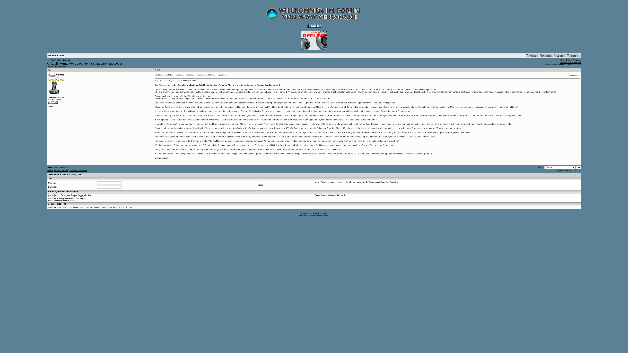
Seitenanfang (574, 75)
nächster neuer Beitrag (553, 64)
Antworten (577, 60)
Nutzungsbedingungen (78, 171)
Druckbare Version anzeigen (570, 63)
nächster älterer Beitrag (572, 64)
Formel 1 (67, 60)
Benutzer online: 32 (57, 204)
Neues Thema (565, 60)
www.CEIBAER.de (61, 171)
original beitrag (161, 158)
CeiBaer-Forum (57, 56)
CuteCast (313, 213)
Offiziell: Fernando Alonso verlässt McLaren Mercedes (85, 63)
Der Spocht (56, 60)
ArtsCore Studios (323, 215)
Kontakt (50, 171)
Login (50, 178)
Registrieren (394, 182)
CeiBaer (60, 75)
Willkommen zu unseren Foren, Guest (65, 175)
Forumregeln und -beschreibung (63, 191)
